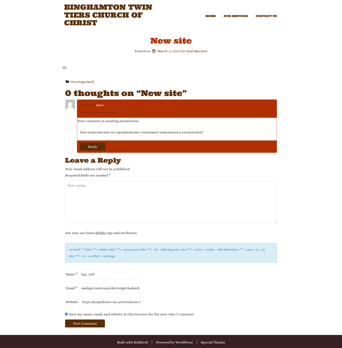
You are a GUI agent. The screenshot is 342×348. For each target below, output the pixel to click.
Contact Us (266, 16)
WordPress (184, 342)
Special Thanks (213, 342)
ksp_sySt (87, 105)
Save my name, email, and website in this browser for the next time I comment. (132, 314)
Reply (92, 147)
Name (71, 274)
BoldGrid (141, 342)
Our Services (236, 16)
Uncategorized (82, 82)
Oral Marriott (196, 51)
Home (210, 16)
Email (71, 288)
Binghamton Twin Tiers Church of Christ (108, 15)
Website (72, 302)
